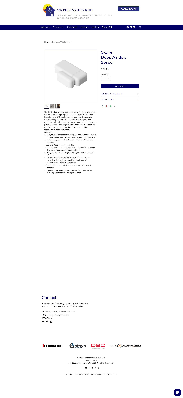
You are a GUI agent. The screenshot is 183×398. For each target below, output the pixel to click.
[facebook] (47, 321)
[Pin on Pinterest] (106, 106)
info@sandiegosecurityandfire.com (56, 315)
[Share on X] (114, 106)
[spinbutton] (105, 79)
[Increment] (108, 79)
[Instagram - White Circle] (134, 27)
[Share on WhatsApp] (110, 106)
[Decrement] (102, 79)
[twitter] (92, 368)
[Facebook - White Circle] (128, 27)
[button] (140, 27)
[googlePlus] (99, 368)
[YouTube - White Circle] (131, 27)
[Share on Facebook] (102, 106)
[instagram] (51, 321)
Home (46, 42)
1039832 (114, 374)
